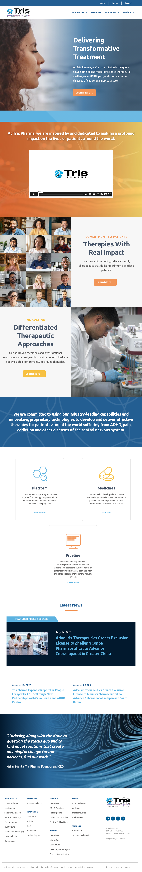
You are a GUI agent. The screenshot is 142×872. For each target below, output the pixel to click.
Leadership (9, 808)
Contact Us (77, 830)
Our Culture (9, 827)
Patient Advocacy (12, 817)
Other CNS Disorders (59, 817)
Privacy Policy (9, 867)
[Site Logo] (18, 13)
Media (102, 3)
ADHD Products (34, 803)
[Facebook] (123, 819)
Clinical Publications (59, 822)
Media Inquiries (79, 813)
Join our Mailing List (81, 835)
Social (62, 867)
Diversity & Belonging (14, 831)
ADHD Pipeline (57, 808)
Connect (128, 3)
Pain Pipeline (56, 813)
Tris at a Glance (11, 803)
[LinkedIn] (108, 819)
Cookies (70, 867)
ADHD (30, 821)
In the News (77, 817)
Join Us (115, 3)
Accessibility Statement (84, 867)
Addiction (31, 830)
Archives (76, 808)
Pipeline (127, 12)
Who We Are (78, 12)
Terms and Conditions (26, 867)
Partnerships (10, 822)
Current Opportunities (60, 854)
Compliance (10, 841)
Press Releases (79, 803)
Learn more (39, 512)
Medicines (96, 12)
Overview (31, 816)
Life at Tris (54, 840)
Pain (29, 826)
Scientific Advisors (12, 813)
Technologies (33, 835)
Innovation (110, 12)
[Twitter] (118, 819)
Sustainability (10, 836)
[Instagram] (113, 819)
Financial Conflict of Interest (47, 867)
